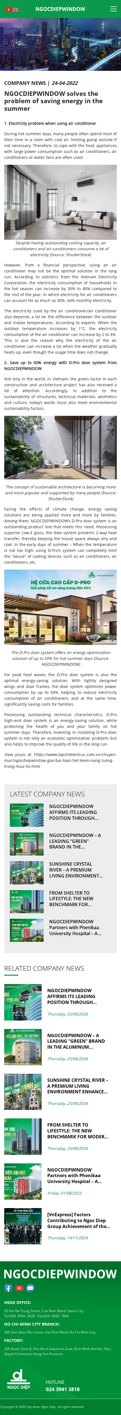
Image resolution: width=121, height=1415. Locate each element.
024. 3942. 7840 (56, 1316)
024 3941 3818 (63, 1389)
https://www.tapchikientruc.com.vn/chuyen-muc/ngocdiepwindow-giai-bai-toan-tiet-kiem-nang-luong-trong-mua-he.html (60, 760)
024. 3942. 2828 (22, 1316)
